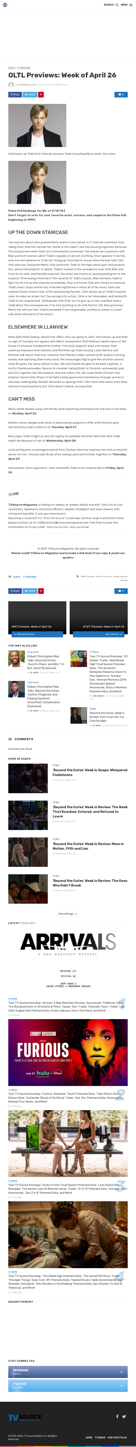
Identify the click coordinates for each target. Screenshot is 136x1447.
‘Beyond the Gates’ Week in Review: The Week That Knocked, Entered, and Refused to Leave (90, 811)
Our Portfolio (117, 1437)
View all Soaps (66, 913)
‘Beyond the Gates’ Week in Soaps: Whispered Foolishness (90, 772)
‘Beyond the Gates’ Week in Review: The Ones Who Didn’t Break (90, 883)
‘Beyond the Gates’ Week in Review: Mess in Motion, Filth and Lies (88, 846)
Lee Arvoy (98, 696)
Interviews (33, 652)
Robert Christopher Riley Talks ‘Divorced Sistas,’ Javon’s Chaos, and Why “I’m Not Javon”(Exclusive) (45, 662)
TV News (94, 652)
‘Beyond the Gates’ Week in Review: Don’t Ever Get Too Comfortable (107, 716)
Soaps (11, 68)
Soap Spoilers (121, 576)
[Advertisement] (68, 35)
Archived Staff (28, 85)
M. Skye (34, 672)
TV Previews (23, 68)
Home (89, 1437)
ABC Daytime (88, 576)
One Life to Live (104, 576)
